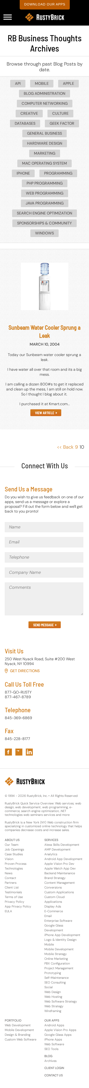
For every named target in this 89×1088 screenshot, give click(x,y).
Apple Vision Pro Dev (59, 864)
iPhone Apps (53, 1039)
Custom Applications (59, 892)
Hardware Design (44, 143)
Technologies (14, 868)
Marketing (44, 153)
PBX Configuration (57, 963)
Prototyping (52, 973)
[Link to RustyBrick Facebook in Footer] (8, 752)
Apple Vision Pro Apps (60, 1030)
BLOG (48, 1056)
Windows (44, 233)
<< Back (65, 447)
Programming (58, 173)
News (8, 873)
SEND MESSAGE (43, 625)
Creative (29, 113)
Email (48, 916)
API (18, 83)
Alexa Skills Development (61, 845)
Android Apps (54, 1025)
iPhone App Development (62, 935)
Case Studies (14, 854)
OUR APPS (51, 1020)
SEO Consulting (55, 982)
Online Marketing (56, 959)
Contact (10, 878)
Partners (10, 883)
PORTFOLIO (13, 1020)
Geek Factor (62, 123)
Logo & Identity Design (60, 940)
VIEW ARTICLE (44, 413)
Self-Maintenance (56, 978)
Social (48, 987)
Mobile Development (59, 949)
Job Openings (14, 849)
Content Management (59, 883)
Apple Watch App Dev (60, 868)
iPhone (23, 173)
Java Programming (45, 203)
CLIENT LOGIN (54, 1068)
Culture (60, 113)
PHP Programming (45, 183)
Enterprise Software (58, 921)
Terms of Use (14, 897)
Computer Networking (45, 103)
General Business (44, 133)
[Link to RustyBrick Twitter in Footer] (19, 752)
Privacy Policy (14, 902)
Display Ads (52, 906)
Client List (12, 887)
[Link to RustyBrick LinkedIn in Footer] (29, 752)
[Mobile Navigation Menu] (7, 17)
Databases (25, 123)
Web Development (18, 1025)
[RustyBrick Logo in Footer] (25, 781)
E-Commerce (53, 911)
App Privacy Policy (18, 906)
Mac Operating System (44, 163)
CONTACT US (53, 1075)
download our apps (44, 4)
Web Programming (44, 193)
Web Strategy (53, 1006)
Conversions (53, 887)
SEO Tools (51, 1049)
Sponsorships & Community (44, 223)
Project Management (58, 968)
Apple (68, 83)
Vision (9, 859)
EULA (8, 911)
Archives (50, 1061)
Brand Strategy (55, 878)
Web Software (54, 1044)
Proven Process (15, 864)
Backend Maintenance (59, 873)
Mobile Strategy (55, 954)
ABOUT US (12, 840)
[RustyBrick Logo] (44, 17)
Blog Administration (44, 93)
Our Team (11, 845)
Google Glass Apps (57, 1035)
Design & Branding (17, 1035)
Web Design (52, 992)
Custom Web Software (20, 1039)
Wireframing (52, 1011)
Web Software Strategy (60, 1001)
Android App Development (63, 859)
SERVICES (51, 840)
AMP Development (57, 849)
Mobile (42, 83)
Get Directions (25, 670)
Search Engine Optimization (44, 213)
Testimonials (13, 892)
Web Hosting (53, 997)
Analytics (50, 854)
